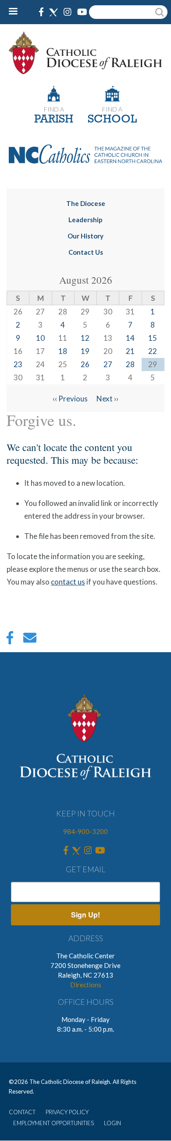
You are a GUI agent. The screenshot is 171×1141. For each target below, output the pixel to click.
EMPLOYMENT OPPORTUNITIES (53, 1123)
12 (85, 338)
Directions (85, 985)
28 (130, 364)
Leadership (85, 220)
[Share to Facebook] (10, 639)
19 (85, 351)
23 (18, 364)
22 (152, 351)
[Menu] (16, 12)
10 (40, 338)
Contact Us (85, 252)
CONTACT (22, 1112)
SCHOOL (112, 120)
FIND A (54, 109)
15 (152, 338)
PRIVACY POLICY (67, 1112)
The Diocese (85, 203)
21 (130, 351)
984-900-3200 (85, 831)
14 (130, 338)
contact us (68, 581)
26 (85, 364)
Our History (85, 236)
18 (62, 351)
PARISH (53, 120)
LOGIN (112, 1123)
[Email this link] (29, 639)
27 (107, 364)
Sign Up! (85, 915)
